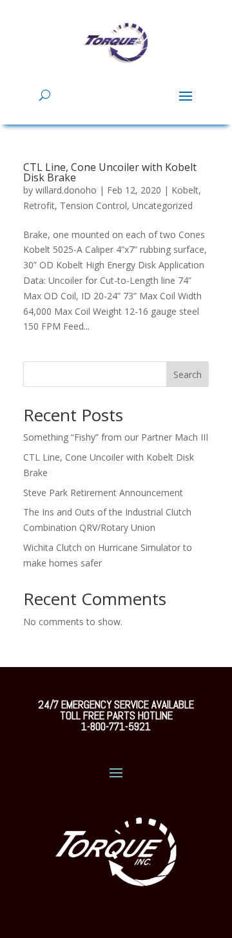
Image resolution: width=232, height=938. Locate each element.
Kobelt (184, 190)
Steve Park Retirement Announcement (103, 492)
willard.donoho (66, 190)
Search (187, 374)
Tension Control (93, 205)
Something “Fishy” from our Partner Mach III (115, 437)
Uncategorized (162, 205)
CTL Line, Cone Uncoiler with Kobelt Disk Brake (110, 172)
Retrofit (39, 205)
